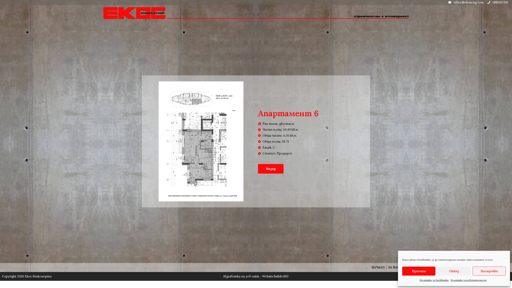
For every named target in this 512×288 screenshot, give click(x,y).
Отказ (454, 271)
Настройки (489, 271)
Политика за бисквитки (434, 280)
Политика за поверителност (469, 280)
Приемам (419, 271)
